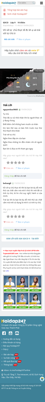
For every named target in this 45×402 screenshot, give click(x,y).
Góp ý (5, 349)
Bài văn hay (10, 354)
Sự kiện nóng (11, 358)
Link (7, 271)
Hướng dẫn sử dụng (11, 339)
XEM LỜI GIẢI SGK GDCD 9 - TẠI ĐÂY (22, 238)
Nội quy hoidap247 (11, 345)
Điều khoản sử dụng (11, 342)
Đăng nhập (9, 176)
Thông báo (10, 364)
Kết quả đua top (12, 361)
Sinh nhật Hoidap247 (17, 14)
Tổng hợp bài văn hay (17, 10)
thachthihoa (8, 25)
